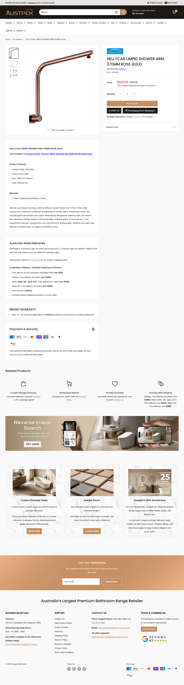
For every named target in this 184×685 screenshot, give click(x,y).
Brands (20, 30)
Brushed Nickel (33, 154)
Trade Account (156, 3)
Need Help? (172, 3)
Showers (83, 23)
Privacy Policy (61, 648)
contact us (138, 116)
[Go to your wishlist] (166, 12)
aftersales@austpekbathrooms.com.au (110, 637)
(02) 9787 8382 (98, 622)
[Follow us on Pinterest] (79, 669)
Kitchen (149, 23)
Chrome (45, 154)
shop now (34, 531)
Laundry (160, 23)
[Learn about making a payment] (35, 341)
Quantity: (111, 94)
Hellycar (122, 69)
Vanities (8, 23)
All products (17, 39)
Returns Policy (61, 640)
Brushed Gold (85, 154)
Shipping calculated (136, 85)
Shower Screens (99, 23)
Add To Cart (132, 103)
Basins (72, 23)
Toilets (40, 23)
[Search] (123, 12)
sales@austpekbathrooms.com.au (114, 628)
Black (52, 154)
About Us (119, 400)
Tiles (113, 23)
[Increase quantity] (134, 94)
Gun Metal (65, 154)
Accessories (135, 23)
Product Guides (61, 627)
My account (138, 13)
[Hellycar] (120, 49)
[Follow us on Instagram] (74, 669)
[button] (175, 12)
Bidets (30, 23)
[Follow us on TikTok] (84, 669)
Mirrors (20, 23)
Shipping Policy (61, 635)
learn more (92, 531)
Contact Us (114, 110)
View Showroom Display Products (21, 644)
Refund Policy (112, 127)
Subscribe (111, 581)
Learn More (149, 629)
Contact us (32, 3)
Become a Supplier (63, 644)
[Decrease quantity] (120, 94)
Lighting (8, 30)
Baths (50, 23)
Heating (122, 23)
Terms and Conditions (64, 652)
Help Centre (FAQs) (63, 623)
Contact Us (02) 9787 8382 (143, 10)
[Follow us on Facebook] (69, 669)
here (19, 315)
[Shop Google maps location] (154, 636)
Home (7, 39)
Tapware (60, 23)
